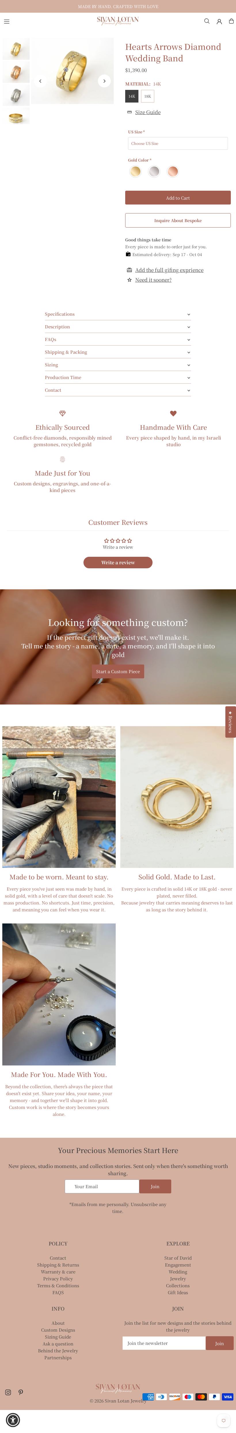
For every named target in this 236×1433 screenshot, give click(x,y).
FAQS (58, 1292)
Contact (58, 1258)
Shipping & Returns (58, 1265)
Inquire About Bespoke (178, 220)
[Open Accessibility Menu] (13, 1420)
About (58, 1323)
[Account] (219, 21)
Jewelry (178, 1278)
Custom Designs (58, 1330)
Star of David (178, 1258)
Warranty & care (58, 1272)
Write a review (118, 562)
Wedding (178, 1272)
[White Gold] (154, 171)
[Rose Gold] (173, 171)
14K (131, 96)
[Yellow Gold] (135, 171)
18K (147, 96)
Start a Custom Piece (118, 671)
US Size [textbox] (136, 132)
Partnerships (58, 1357)
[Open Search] (207, 21)
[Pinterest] (21, 1393)
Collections (178, 1285)
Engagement (178, 1265)
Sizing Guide (58, 1337)
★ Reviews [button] (231, 722)
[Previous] (40, 81)
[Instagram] (8, 1393)
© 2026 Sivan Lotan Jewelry (118, 1401)
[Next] (104, 81)
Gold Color (139, 160)
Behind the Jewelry (58, 1350)
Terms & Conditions (58, 1285)
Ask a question (58, 1344)
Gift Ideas (178, 1292)
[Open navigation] (47, 21)
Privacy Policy (58, 1278)
